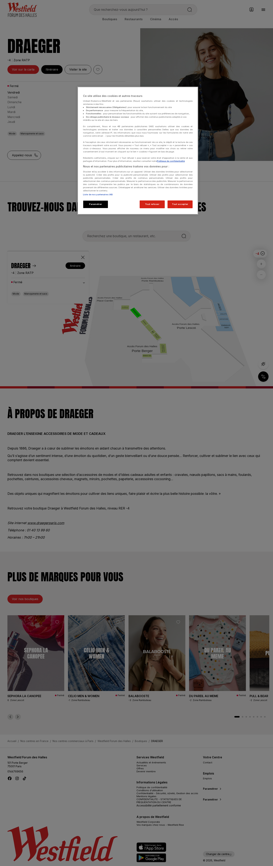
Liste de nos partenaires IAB (98, 194)
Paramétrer (95, 204)
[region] (137, 151)
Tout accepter (180, 204)
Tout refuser (152, 204)
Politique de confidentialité (171, 161)
